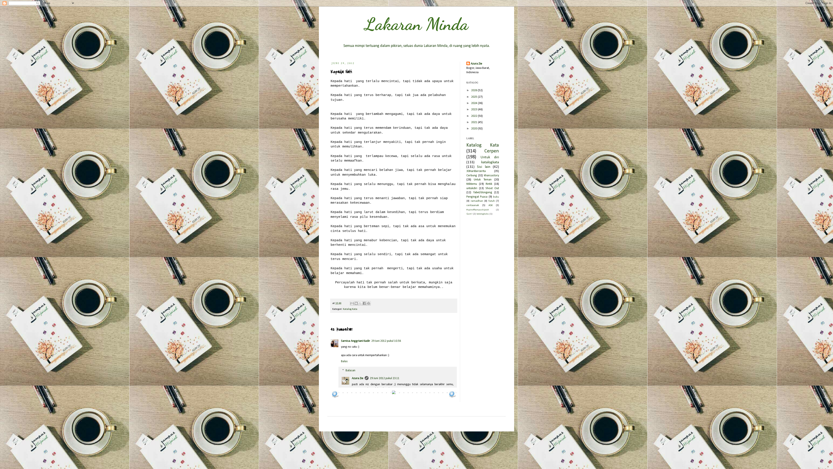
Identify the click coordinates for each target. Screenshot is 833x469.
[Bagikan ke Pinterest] (368, 303)
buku (496, 197)
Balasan (350, 370)
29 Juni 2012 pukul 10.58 (386, 341)
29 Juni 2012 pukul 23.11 (384, 378)
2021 (474, 122)
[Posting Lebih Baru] (335, 397)
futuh (492, 201)
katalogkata (490, 162)
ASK (491, 205)
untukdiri (471, 188)
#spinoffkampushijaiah (477, 210)
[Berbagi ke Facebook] (364, 303)
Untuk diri (489, 157)
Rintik (489, 184)
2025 (474, 97)
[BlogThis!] (356, 303)
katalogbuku (483, 214)
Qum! (469, 214)
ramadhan (477, 201)
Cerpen (491, 151)
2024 (474, 103)
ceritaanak (472, 205)
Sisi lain (483, 167)
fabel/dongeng (482, 192)
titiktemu (471, 184)
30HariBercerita (476, 171)
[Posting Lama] (452, 397)
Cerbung (471, 175)
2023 (474, 109)
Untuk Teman (482, 179)
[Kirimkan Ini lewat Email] (352, 303)
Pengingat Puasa (476, 196)
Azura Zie (357, 378)
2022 (474, 116)
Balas (344, 361)
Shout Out (492, 188)
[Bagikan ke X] (360, 303)
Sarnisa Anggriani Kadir (355, 341)
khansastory (491, 175)
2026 (474, 90)
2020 (474, 128)
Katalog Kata (350, 309)
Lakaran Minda (416, 23)
